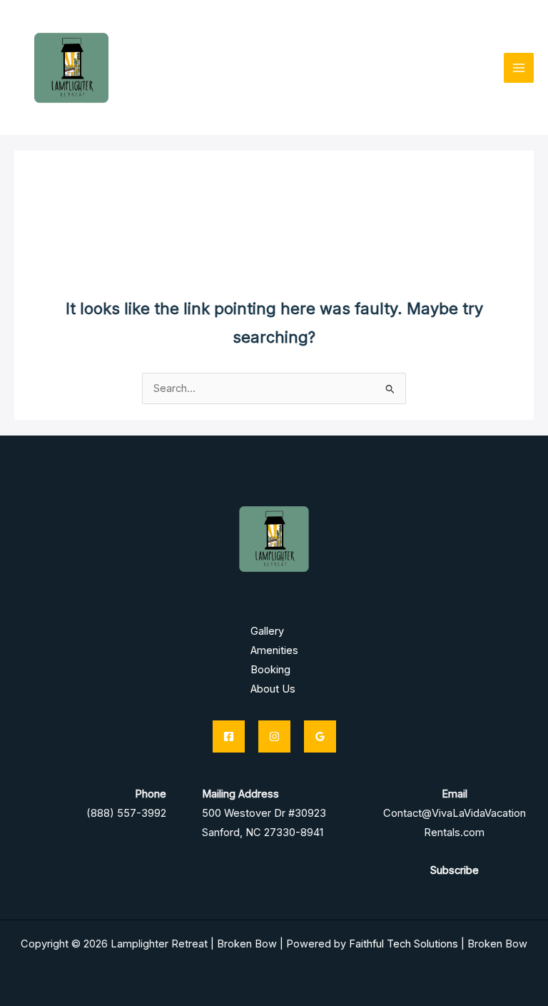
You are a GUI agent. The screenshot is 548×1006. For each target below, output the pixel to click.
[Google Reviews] (320, 736)
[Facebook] (229, 736)
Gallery (267, 631)
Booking (270, 669)
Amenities (274, 650)
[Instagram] (274, 736)
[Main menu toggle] (519, 68)
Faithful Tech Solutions (403, 943)
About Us (272, 689)
